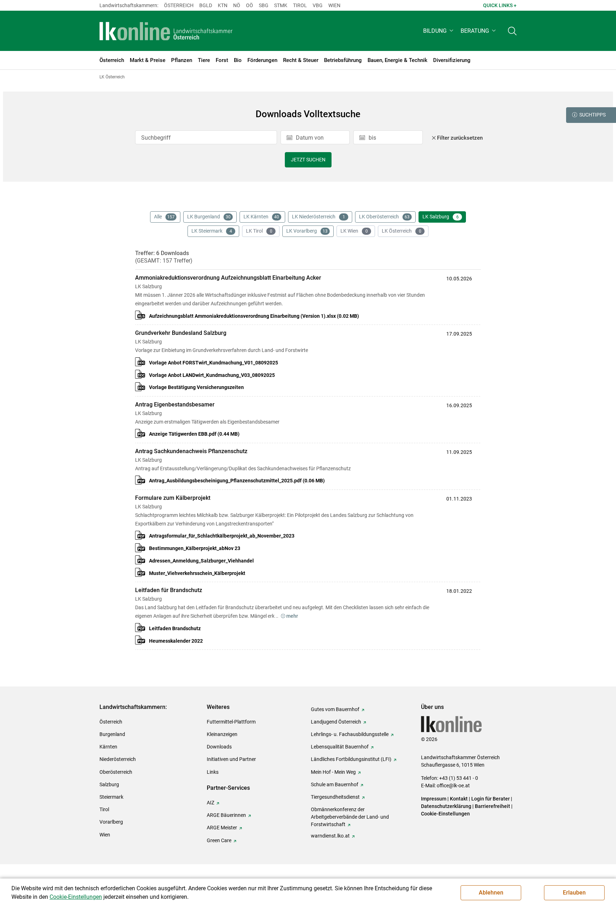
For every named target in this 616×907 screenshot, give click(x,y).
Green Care (219, 840)
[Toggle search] (512, 30)
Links (213, 772)
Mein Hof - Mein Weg (333, 772)
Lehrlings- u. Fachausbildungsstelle (350, 734)
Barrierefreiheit (492, 806)
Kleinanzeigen (222, 734)
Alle (164, 216)
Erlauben (574, 892)
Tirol (300, 5)
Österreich (179, 5)
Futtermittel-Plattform (231, 722)
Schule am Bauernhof (334, 784)
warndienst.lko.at (330, 836)
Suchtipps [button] (592, 115)
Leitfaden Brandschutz (175, 628)
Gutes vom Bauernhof (335, 709)
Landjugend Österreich (336, 722)
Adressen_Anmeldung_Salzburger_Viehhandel (201, 561)
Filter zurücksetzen (460, 138)
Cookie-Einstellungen (445, 814)
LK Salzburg (440, 216)
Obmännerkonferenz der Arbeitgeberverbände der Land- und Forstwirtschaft (350, 817)
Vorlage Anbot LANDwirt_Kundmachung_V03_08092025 (212, 375)
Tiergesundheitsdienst (335, 797)
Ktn (222, 5)
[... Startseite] (166, 31)
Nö (236, 5)
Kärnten (108, 747)
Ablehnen (491, 892)
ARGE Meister (222, 827)
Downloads (219, 747)
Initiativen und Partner (231, 759)
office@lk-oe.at (453, 785)
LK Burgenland (209, 216)
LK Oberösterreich (384, 216)
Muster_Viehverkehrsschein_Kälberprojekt (197, 573)
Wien (334, 5)
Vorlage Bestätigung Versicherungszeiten (196, 387)
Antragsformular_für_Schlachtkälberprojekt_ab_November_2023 (221, 536)
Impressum (433, 799)
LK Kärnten (261, 216)
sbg (263, 5)
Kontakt (459, 799)
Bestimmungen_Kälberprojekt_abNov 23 (194, 548)
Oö (249, 5)
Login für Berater (490, 799)
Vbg (318, 5)
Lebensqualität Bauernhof (340, 747)
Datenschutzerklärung (446, 806)
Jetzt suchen (308, 159)
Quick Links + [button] (500, 5)
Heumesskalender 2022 (176, 641)
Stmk (280, 5)
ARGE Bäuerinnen (226, 815)
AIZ (210, 802)
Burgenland (112, 734)
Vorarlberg (111, 822)
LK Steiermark (211, 231)
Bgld (205, 5)
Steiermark (111, 797)
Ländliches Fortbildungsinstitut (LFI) (351, 759)
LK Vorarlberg (307, 231)
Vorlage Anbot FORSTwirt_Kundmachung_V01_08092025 (213, 363)
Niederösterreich (117, 759)
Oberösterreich (115, 772)
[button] (439, 30)
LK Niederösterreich (318, 216)
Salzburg (109, 784)
